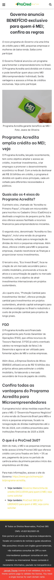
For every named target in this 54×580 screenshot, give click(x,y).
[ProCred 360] (27, 4)
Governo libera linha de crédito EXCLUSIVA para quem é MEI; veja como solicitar (30, 492)
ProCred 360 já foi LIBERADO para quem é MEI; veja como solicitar (28, 504)
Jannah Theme (11, 570)
